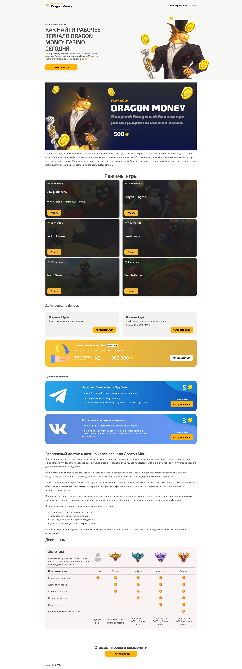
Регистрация (190, 5)
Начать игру (61, 67)
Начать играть (174, 5)
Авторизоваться (104, 329)
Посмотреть (121, 653)
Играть (54, 212)
